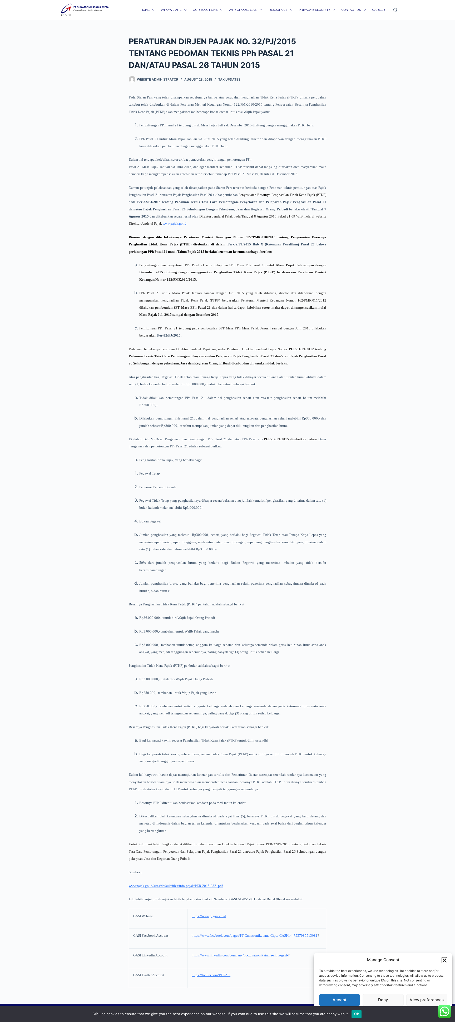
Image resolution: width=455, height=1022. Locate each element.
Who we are (171, 10)
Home (145, 10)
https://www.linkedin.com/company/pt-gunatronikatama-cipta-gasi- (240, 955)
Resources (278, 10)
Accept (340, 999)
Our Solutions (205, 10)
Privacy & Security (314, 10)
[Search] (395, 10)
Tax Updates (229, 79)
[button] (444, 959)
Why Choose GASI (243, 10)
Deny (383, 999)
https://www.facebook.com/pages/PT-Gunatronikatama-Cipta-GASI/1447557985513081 (255, 935)
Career (378, 10)
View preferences (427, 999)
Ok (356, 1014)
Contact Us (351, 10)
